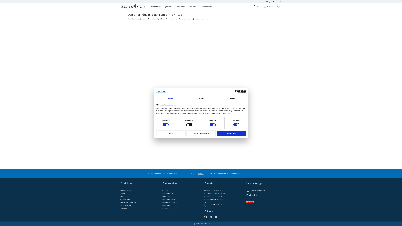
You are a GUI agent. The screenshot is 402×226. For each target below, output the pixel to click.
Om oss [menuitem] (165, 190)
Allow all (231, 133)
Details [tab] (201, 98)
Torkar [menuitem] (123, 193)
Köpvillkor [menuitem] (166, 196)
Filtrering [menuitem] (123, 196)
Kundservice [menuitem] (207, 7)
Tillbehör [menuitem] (123, 209)
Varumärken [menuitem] (193, 7)
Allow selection (201, 133)
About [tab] (232, 98)
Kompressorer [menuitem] (180, 7)
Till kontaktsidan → (214, 204)
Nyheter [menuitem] (165, 209)
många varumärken (173, 173)
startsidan (182, 19)
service (201, 174)
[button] (278, 6)
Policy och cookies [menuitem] (169, 199)
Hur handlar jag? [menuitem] (168, 193)
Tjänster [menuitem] (167, 7)
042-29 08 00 (220, 193)
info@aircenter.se (217, 199)
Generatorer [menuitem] (125, 199)
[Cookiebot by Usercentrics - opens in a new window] (236, 91)
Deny (171, 133)
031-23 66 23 (217, 196)
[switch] (189, 124)
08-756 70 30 (218, 190)
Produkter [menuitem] (154, 7)
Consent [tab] (170, 98)
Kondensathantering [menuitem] (128, 202)
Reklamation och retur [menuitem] (171, 202)
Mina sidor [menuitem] (166, 205)
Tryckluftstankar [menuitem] (126, 205)
